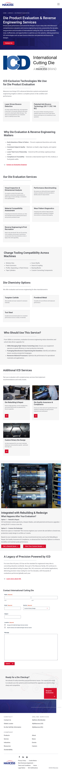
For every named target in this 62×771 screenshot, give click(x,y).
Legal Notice (21, 768)
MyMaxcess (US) (37, 723)
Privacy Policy (22, 760)
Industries (7, 742)
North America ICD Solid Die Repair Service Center (19, 627)
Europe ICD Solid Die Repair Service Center (17, 625)
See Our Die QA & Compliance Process (35, 416)
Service (6, 739)
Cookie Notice (33, 760)
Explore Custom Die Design (6, 451)
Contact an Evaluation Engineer (16, 164)
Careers (34, 746)
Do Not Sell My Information (12, 727)
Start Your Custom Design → (34, 546)
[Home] (8, 4)
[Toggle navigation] (58, 4)
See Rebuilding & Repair (6, 416)
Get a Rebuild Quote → (10, 546)
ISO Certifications (33, 768)
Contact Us (8, 43)
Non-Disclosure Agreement (25, 763)
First (5, 600)
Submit (8, 663)
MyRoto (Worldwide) (38, 720)
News (34, 739)
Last (32, 600)
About (34, 735)
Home (35, 765)
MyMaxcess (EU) (37, 727)
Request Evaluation (49, 692)
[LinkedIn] (23, 757)
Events (34, 742)
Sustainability (8, 749)
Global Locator (8, 723)
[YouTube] (27, 757)
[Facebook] (19, 757)
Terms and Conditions (24, 765)
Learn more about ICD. (13, 579)
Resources (7, 746)
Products (7, 735)
